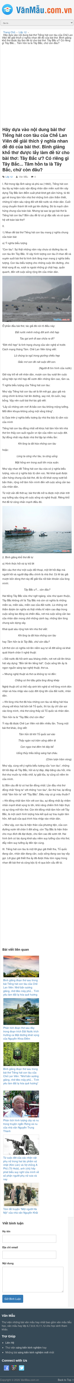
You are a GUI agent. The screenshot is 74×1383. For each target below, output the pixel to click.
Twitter (21, 1368)
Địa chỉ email (10, 1247)
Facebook (6, 1368)
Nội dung (8, 1263)
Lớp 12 (9, 176)
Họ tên (6, 1231)
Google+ (14, 1368)
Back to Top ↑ (66, 1380)
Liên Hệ (9, 1342)
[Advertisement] (37, 85)
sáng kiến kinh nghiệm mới (33, 1352)
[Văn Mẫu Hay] (37, 9)
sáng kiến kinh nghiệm (29, 1347)
